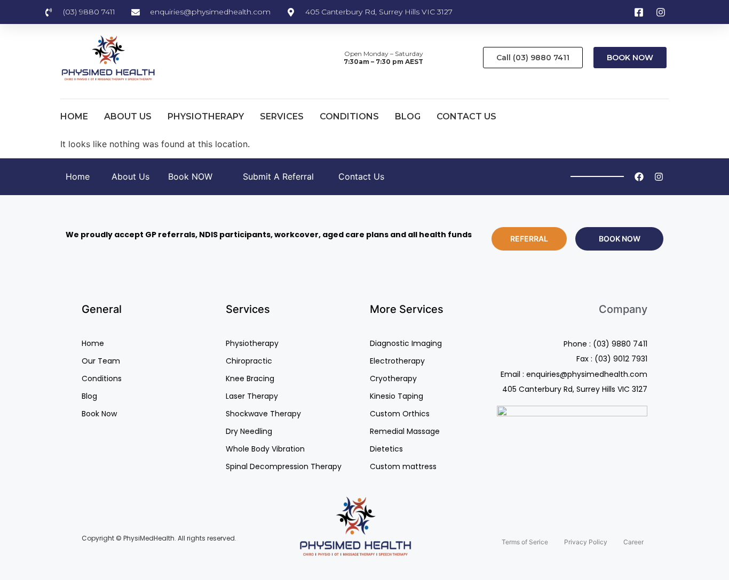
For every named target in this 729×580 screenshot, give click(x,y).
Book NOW (190, 176)
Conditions (349, 116)
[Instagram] (658, 176)
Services (282, 116)
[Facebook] (639, 176)
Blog (408, 116)
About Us (128, 116)
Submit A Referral (278, 176)
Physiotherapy (206, 116)
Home (74, 116)
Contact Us (466, 116)
